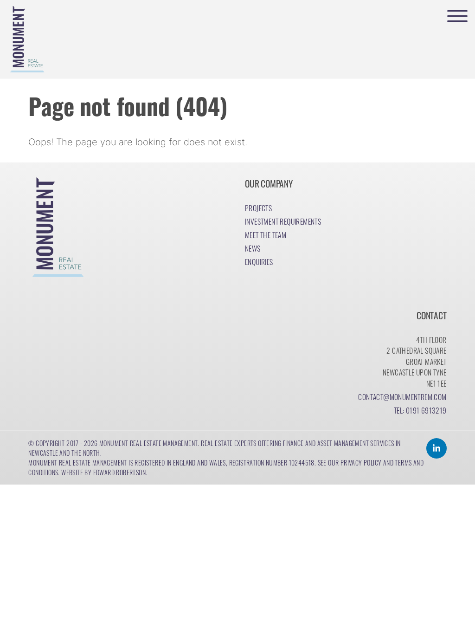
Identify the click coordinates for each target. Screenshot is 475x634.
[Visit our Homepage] (26, 39)
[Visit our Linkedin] (436, 448)
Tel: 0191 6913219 (420, 410)
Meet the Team (265, 234)
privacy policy (361, 462)
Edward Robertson (119, 472)
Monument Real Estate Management (148, 443)
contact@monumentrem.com (402, 396)
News (253, 248)
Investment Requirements (283, 221)
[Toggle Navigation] (457, 16)
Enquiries (259, 261)
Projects (258, 207)
